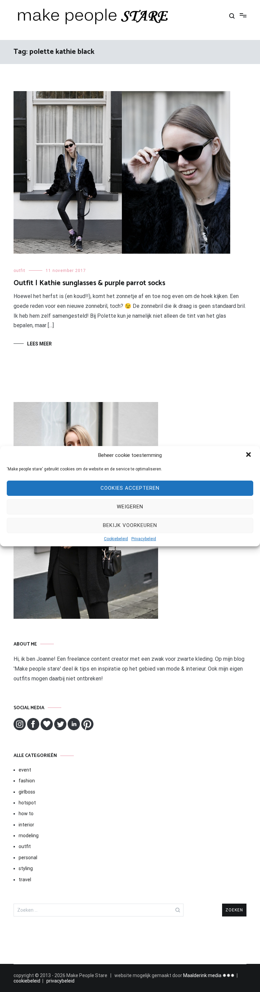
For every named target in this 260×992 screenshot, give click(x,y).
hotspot (27, 802)
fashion (27, 780)
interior (26, 824)
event (25, 770)
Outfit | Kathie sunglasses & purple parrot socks (89, 283)
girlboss (27, 792)
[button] (249, 455)
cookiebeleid (27, 981)
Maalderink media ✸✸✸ (209, 975)
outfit (19, 270)
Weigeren (130, 507)
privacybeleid (60, 981)
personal (28, 857)
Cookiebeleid (116, 538)
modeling (29, 835)
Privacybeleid (143, 538)
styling (26, 868)
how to (26, 813)
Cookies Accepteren (130, 488)
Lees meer (39, 343)
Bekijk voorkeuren (130, 525)
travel (25, 879)
